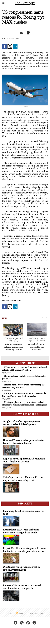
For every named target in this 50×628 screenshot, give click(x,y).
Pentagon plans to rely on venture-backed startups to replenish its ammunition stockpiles (24, 403)
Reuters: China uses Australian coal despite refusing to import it (22, 587)
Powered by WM (36, 614)
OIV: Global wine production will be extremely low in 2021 (21, 568)
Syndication (23, 614)
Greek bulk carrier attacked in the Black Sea (36, 346)
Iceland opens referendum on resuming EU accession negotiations (23, 386)
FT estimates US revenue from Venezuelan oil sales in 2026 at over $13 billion (24, 368)
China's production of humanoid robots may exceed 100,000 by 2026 (24, 479)
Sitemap (10, 614)
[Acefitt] (25, 76)
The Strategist (25, 3)
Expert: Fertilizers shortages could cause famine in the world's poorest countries (24, 550)
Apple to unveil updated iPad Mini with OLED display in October (24, 460)
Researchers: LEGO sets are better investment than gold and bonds (21, 531)
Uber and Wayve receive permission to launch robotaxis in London (23, 441)
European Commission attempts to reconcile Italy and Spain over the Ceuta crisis (24, 394)
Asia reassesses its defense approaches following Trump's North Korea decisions (13, 346)
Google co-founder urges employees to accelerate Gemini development (23, 423)
